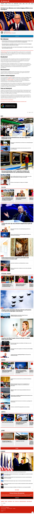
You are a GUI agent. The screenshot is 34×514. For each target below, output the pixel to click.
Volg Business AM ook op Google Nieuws (7, 99)
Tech (12, 3)
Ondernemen (2, 3)
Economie (6, 3)
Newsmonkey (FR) (9, 508)
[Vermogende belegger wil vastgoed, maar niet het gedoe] (7, 433)
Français (2, 505)
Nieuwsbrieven (10, 501)
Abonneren (2, 501)
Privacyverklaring (29, 501)
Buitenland (2, 265)
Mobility (20, 3)
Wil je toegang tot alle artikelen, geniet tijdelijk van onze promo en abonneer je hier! (13, 101)
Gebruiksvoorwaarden (22, 501)
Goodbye (14, 508)
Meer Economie (24, 489)
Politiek (9, 3)
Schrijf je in (17, 497)
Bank (1, 345)
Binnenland (16, 439)
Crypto (26, 3)
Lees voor (17, 36)
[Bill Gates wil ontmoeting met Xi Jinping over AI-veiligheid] (5, 180)
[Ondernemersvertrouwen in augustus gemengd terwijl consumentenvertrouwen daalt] (17, 238)
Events (13, 501)
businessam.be (8, 31)
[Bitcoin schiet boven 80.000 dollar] (7, 414)
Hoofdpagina (2, 5)
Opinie (29, 3)
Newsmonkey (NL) (3, 508)
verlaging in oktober (10, 79)
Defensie (2, 150)
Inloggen (6, 501)
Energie (24, 3)
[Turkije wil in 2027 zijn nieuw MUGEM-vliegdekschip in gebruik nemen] (17, 204)
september (10, 77)
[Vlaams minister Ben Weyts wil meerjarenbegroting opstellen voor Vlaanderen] (21, 189)
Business (2, 135)
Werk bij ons (17, 501)
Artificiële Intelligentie (3, 184)
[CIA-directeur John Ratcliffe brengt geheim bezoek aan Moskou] (5, 404)
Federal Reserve (4, 51)
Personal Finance (16, 3)
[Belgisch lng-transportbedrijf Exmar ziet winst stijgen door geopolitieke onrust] (17, 118)
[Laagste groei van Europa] (21, 433)
